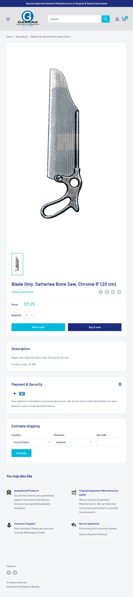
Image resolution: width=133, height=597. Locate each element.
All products (22, 36)
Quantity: (17, 315)
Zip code (101, 434)
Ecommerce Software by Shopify (22, 586)
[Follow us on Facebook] (8, 572)
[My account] (117, 19)
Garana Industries (22, 292)
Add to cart (38, 327)
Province (59, 434)
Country (16, 434)
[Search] (106, 19)
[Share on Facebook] (100, 291)
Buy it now (95, 327)
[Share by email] (119, 291)
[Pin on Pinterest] (107, 291)
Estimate (21, 453)
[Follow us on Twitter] (15, 572)
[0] (124, 19)
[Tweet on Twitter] (113, 291)
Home (9, 36)
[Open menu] (8, 19)
